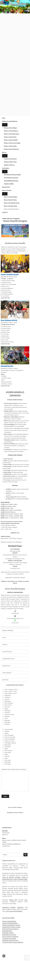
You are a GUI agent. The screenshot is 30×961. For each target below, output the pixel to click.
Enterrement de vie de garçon (10, 929)
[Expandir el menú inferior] (4, 124)
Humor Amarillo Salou (10, 200)
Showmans (20, 907)
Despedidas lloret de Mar (9, 934)
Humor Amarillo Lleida (10, 206)
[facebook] (3, 955)
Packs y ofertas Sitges (10, 128)
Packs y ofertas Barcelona (11, 134)
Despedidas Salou (7, 931)
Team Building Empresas (11, 181)
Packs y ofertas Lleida (10, 146)
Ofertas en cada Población (9, 121)
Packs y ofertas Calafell (10, 140)
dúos (15, 900)
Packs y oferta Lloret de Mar (12, 143)
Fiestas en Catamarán (10, 159)
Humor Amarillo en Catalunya (10, 936)
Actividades (5, 168)
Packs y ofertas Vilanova (11, 131)
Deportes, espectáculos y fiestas (11, 925)
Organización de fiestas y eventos (11, 927)
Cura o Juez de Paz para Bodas (14, 911)
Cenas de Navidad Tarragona (11, 877)
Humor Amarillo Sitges (10, 197)
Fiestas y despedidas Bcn (9, 921)
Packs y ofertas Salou (10, 137)
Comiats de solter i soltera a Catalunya (12, 942)
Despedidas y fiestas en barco (10, 940)
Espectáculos (6, 187)
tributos (11, 900)
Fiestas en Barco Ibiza (10, 162)
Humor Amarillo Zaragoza (11, 209)
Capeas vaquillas (9, 184)
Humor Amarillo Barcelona (11, 203)
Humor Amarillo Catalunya (15, 807)
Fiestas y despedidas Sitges (9, 923)
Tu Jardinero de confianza (9, 938)
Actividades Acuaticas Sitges (12, 174)
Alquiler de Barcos (9, 165)
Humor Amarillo (6, 190)
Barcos (4, 152)
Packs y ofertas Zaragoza (11, 149)
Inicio (3, 118)
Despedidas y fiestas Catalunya (15, 812)
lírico (26, 900)
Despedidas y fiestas (8, 932)
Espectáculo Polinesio (9, 907)
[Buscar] (25, 854)
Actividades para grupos (11, 177)
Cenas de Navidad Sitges (20, 879)
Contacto (5, 212)
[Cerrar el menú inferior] (4, 193)
